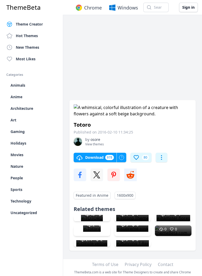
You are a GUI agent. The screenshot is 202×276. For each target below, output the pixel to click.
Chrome (93, 7)
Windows (128, 7)
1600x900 (125, 195)
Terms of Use (105, 264)
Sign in (188, 7)
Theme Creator (29, 24)
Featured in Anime (92, 195)
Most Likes (26, 58)
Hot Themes (27, 35)
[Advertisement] (132, 60)
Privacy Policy (138, 264)
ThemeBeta (23, 7)
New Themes (27, 47)
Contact (165, 264)
